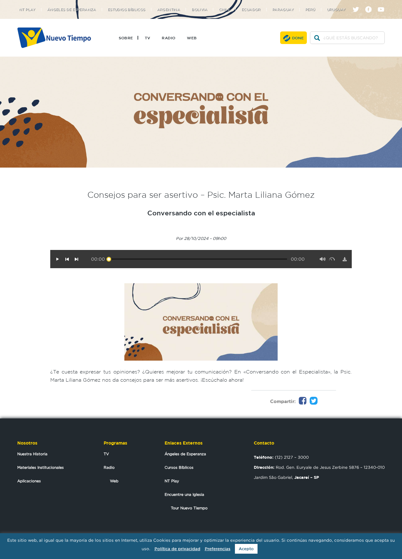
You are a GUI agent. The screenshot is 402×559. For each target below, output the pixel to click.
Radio (168, 38)
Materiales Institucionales (40, 467)
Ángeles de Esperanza (71, 9)
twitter (358, 4)
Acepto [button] (246, 548)
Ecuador (251, 9)
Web (192, 38)
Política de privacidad (177, 548)
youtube (383, 4)
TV (147, 38)
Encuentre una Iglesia (184, 494)
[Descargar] (344, 259)
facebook (371, 4)
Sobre (126, 38)
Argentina (168, 9)
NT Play (27, 9)
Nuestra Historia (32, 454)
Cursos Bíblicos (179, 467)
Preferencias (218, 548)
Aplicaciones (29, 481)
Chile (224, 9)
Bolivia (199, 9)
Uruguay (336, 9)
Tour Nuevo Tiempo (189, 508)
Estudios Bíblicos (126, 9)
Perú (310, 9)
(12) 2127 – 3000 (281, 457)
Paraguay (283, 9)
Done (298, 38)
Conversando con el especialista (201, 213)
